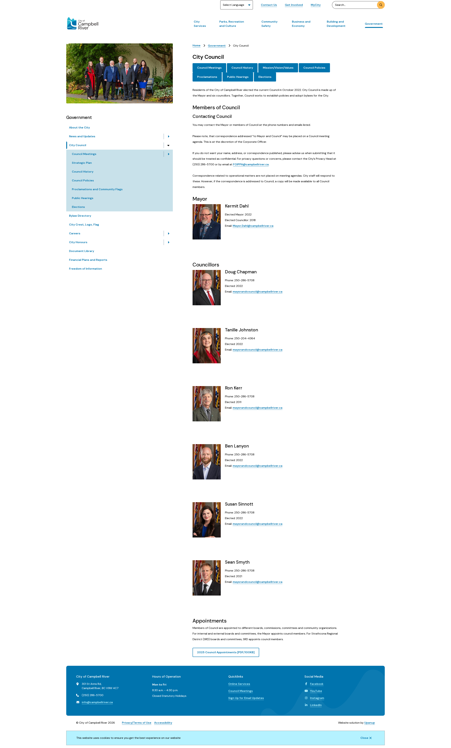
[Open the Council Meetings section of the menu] (168, 154)
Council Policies (83, 180)
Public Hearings (82, 198)
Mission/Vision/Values (278, 68)
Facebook (316, 684)
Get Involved (294, 5)
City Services (200, 24)
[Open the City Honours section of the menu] (168, 242)
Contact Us (269, 5)
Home (196, 45)
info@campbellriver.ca (97, 702)
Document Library (81, 251)
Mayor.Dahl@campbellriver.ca (253, 226)
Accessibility (163, 723)
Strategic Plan (82, 163)
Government (374, 24)
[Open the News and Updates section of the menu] (168, 136)
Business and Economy (301, 24)
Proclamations (207, 77)
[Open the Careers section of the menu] (168, 233)
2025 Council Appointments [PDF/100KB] (226, 652)
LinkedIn (316, 705)
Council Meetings (84, 154)
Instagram (317, 698)
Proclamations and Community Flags (97, 189)
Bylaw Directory (80, 216)
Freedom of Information (85, 269)
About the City (79, 127)
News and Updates (82, 136)
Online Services (239, 684)
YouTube (316, 691)
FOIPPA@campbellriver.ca (251, 164)
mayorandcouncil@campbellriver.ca (257, 291)
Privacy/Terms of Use (136, 723)
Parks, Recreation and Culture (231, 24)
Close (364, 738)
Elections (78, 207)
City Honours (78, 242)
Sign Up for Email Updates (246, 698)
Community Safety (269, 24)
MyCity (316, 5)
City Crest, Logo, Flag (84, 224)
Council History (82, 171)
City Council (77, 145)
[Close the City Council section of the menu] (168, 145)
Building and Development (336, 24)
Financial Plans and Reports (88, 260)
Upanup (369, 723)
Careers (74, 233)
